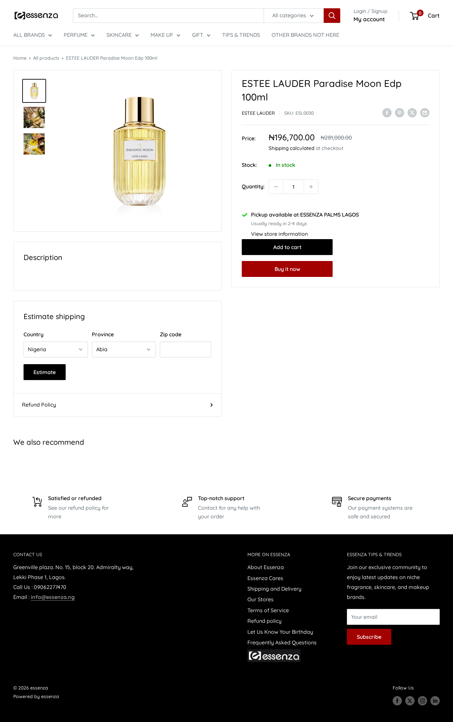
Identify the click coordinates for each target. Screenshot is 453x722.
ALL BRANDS (29, 35)
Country (33, 334)
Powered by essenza (36, 696)
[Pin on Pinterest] (399, 112)
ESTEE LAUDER (258, 113)
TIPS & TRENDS (241, 35)
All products (46, 58)
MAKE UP (162, 35)
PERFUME (76, 35)
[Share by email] (424, 112)
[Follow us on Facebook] (397, 700)
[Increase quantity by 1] (311, 187)
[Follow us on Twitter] (410, 700)
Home (20, 58)
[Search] (332, 15)
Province (103, 334)
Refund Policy (39, 404)
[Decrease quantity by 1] (276, 187)
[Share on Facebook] (387, 112)
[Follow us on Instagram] (422, 700)
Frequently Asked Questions (282, 642)
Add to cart (287, 247)
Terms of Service (268, 610)
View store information (279, 233)
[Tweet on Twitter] (412, 112)
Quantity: (253, 186)
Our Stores (260, 599)
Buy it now (287, 269)
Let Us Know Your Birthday (280, 631)
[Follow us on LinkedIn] (435, 700)
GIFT (197, 35)
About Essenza (265, 567)
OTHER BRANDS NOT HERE (305, 35)
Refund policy (264, 621)
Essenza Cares (265, 578)
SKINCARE (119, 35)
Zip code (170, 334)
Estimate (44, 372)
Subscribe (369, 636)
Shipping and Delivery (274, 588)
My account (369, 19)
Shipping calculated (291, 148)
